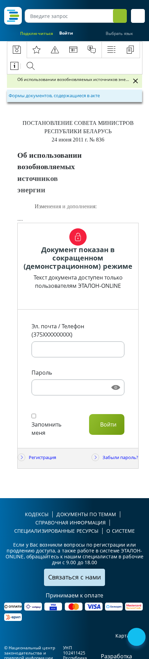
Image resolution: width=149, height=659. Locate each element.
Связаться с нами (74, 577)
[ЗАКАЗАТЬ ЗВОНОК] (137, 638)
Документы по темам (86, 514)
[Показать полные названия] (127, 81)
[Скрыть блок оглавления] (135, 81)
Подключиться (36, 33)
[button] (138, 16)
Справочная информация (70, 522)
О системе (120, 531)
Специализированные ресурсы (56, 531)
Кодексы (37, 514)
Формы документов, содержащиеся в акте (54, 95)
